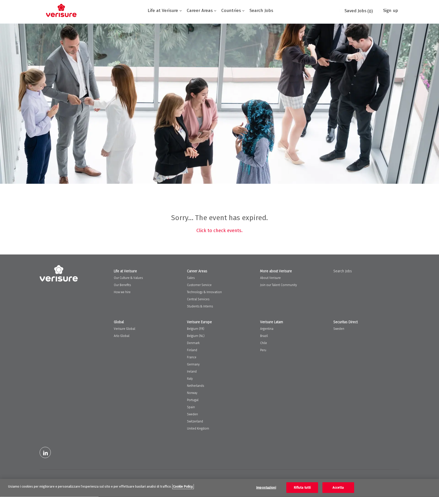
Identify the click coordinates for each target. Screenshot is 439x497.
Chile (263, 343)
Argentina (266, 329)
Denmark (193, 343)
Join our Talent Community (278, 285)
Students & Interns (200, 306)
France (191, 357)
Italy (190, 378)
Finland (192, 350)
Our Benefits (122, 285)
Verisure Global (124, 329)
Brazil (264, 336)
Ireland (192, 371)
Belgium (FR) (195, 329)
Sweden (192, 414)
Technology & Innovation (204, 292)
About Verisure (270, 278)
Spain (191, 407)
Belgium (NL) (196, 336)
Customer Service (199, 285)
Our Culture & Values (128, 278)
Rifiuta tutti (302, 487)
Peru (263, 350)
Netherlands (195, 386)
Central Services (198, 299)
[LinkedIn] (45, 452)
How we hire (122, 292)
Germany (193, 364)
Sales (191, 278)
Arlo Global (121, 336)
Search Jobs (261, 10)
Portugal (192, 400)
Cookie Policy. (183, 486)
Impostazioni (266, 487)
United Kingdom (198, 428)
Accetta (338, 487)
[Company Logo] (61, 10)
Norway (192, 393)
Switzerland (195, 421)
